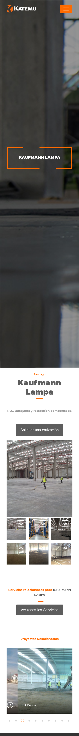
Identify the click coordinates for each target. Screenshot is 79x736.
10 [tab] (69, 721)
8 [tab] (56, 721)
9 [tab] (62, 721)
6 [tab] (43, 721)
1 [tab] (10, 721)
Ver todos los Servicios (40, 610)
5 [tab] (36, 721)
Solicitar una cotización (39, 430)
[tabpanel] (39, 681)
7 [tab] (49, 721)
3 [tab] (23, 721)
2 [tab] (16, 721)
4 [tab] (29, 721)
